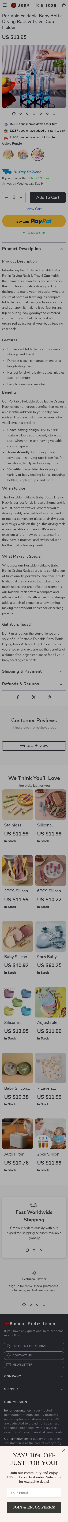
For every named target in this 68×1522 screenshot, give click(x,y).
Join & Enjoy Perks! (34, 1507)
